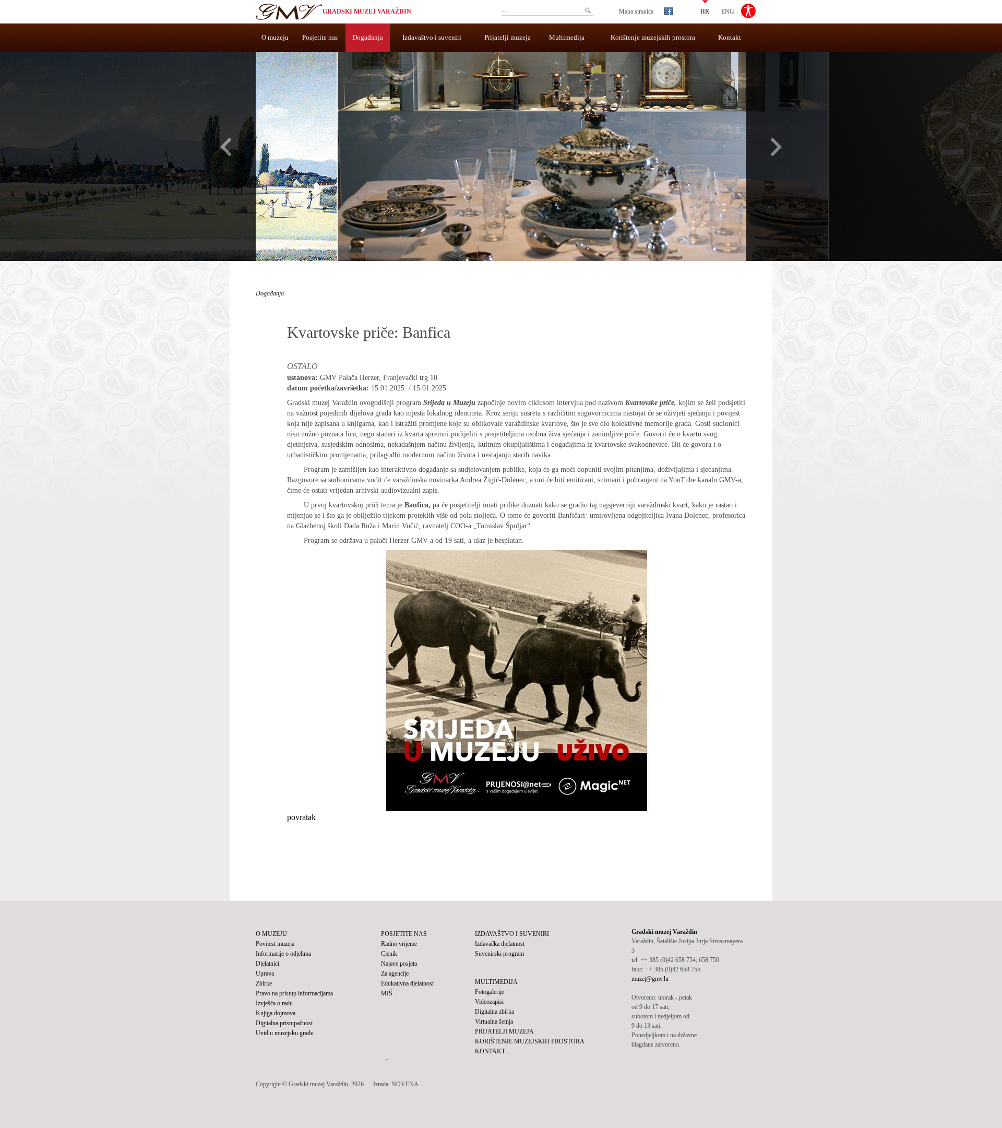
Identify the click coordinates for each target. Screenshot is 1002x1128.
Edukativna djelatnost (407, 983)
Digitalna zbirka (494, 1011)
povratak (301, 817)
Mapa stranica (636, 11)
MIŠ (386, 993)
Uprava (265, 973)
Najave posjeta (399, 963)
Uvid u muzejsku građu (285, 1033)
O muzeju (275, 37)
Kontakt (729, 37)
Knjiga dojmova (275, 1013)
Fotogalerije (489, 991)
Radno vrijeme (399, 943)
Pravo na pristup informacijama (294, 993)
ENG (727, 11)
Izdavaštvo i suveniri (431, 37)
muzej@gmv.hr (650, 978)
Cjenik (389, 953)
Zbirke (264, 983)
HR (704, 11)
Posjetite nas (320, 37)
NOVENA (405, 1084)
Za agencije (395, 973)
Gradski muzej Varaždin (367, 11)
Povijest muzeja (275, 943)
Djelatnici (267, 963)
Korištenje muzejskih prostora (653, 37)
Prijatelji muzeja (507, 37)
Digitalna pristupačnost (284, 1023)
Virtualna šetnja (494, 1021)
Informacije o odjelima (283, 953)
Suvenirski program (499, 953)
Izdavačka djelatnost (499, 943)
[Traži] (587, 10)
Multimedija (566, 37)
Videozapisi (489, 1001)
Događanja (367, 37)
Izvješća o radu (274, 1003)
